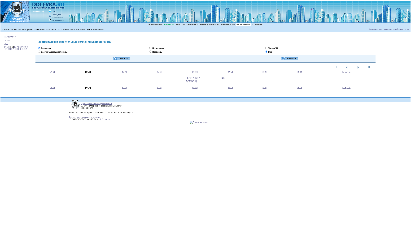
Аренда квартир (58, 20)
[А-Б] (6, 47)
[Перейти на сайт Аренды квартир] (50, 20)
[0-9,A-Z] (23, 49)
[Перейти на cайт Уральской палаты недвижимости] (50, 11)
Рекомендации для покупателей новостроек (389, 29)
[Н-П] (26, 47)
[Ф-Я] (17, 49)
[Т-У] (12, 49)
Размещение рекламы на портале (85, 117)
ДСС (6, 44)
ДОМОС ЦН (9, 40)
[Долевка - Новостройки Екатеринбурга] (48, 6)
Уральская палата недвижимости (96, 104)
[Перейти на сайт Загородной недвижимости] (50, 16)
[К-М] (21, 47)
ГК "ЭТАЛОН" (10, 37)
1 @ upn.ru (105, 119)
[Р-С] (7, 49)
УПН (54, 12)
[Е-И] (16, 47)
